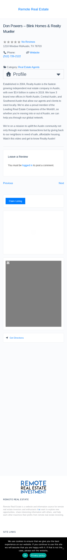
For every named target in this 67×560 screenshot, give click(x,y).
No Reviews (28, 42)
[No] (63, 548)
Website (34, 52)
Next (61, 183)
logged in (27, 165)
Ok (25, 555)
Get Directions (17, 338)
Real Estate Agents (28, 67)
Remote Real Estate (33, 9)
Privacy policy (38, 555)
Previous (8, 183)
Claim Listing (15, 201)
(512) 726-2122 (12, 56)
